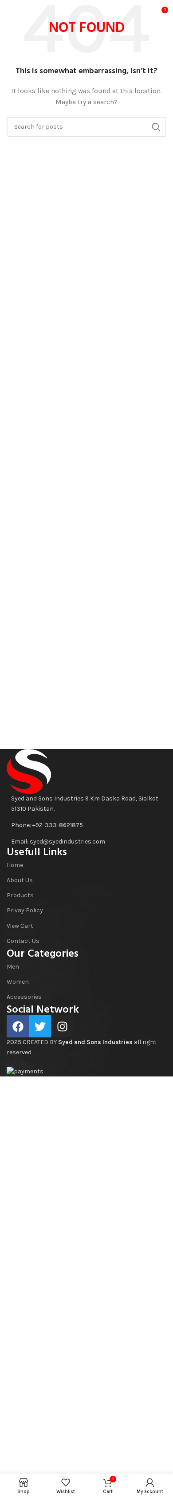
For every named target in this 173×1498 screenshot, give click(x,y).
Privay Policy (25, 910)
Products (20, 895)
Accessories (24, 997)
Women (18, 982)
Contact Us (23, 941)
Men (13, 966)
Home (15, 865)
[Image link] (29, 771)
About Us (20, 880)
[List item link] (86, 825)
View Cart (20, 926)
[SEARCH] (156, 127)
